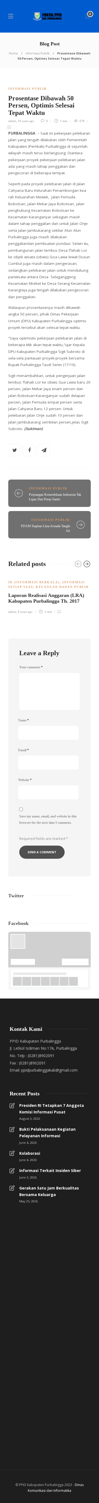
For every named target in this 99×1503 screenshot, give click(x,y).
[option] (49, 594)
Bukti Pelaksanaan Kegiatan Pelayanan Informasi (47, 1132)
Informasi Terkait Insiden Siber (50, 1170)
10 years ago (26, 121)
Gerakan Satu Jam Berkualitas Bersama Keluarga (49, 1191)
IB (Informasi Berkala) (34, 582)
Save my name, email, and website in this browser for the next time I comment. (48, 819)
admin (12, 121)
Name (23, 720)
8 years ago (25, 611)
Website (25, 780)
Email (23, 750)
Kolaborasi (29, 1153)
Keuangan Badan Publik (62, 586)
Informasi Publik (38, 53)
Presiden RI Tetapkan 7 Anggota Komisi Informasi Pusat (51, 1109)
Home (13, 53)
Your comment (31, 667)
